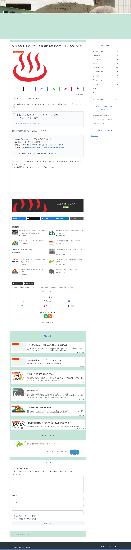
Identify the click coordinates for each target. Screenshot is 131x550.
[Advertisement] (65, 26)
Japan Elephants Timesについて (102, 115)
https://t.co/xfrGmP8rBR (34, 148)
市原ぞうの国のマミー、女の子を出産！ (67, 269)
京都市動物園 (25, 287)
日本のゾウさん (29, 283)
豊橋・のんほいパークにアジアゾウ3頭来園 (31, 241)
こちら (38, 167)
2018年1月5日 (53, 153)
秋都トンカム (69, 287)
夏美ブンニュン (44, 287)
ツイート (94, 136)
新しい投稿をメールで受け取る (25, 519)
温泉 (62, 287)
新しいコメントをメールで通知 (25, 516)
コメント (16, 474)
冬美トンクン (34, 287)
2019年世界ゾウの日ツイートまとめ (22, 249)
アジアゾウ (16, 287)
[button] (78, 89)
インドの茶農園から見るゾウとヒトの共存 (68, 241)
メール (15, 502)
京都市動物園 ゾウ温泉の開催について (30, 123)
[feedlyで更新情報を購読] (46, 316)
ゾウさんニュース (18, 283)
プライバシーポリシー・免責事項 (102, 119)
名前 (14, 495)
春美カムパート (55, 287)
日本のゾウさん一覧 (98, 123)
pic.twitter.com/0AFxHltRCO (54, 148)
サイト (14, 509)
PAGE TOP (126, 532)
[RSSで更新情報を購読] (50, 316)
